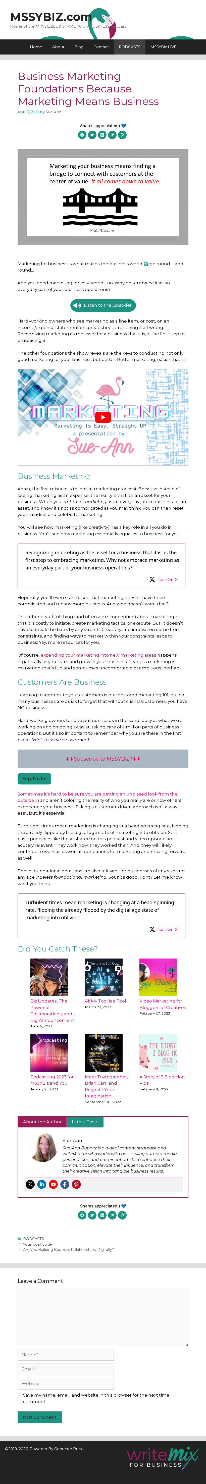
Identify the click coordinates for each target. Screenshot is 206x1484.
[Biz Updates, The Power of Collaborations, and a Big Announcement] (49, 977)
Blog (78, 46)
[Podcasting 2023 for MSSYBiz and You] (49, 1053)
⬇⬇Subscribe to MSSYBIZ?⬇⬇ (103, 759)
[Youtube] (53, 1184)
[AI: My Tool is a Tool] (104, 977)
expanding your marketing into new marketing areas (98, 655)
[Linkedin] (41, 1184)
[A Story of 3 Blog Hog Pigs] (158, 1053)
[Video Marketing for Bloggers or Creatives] (158, 977)
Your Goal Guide (37, 1244)
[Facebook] (64, 1184)
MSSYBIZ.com (51, 17)
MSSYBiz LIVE (163, 46)
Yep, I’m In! (34, 778)
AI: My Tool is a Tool (105, 1000)
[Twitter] (30, 1184)
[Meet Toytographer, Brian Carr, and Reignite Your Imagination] (104, 1053)
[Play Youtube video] (103, 417)
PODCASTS (129, 46)
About (58, 46)
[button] (103, 305)
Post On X (167, 579)
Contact (101, 46)
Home (36, 46)
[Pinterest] (76, 1184)
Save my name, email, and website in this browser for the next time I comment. (97, 1398)
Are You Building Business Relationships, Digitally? (68, 1249)
